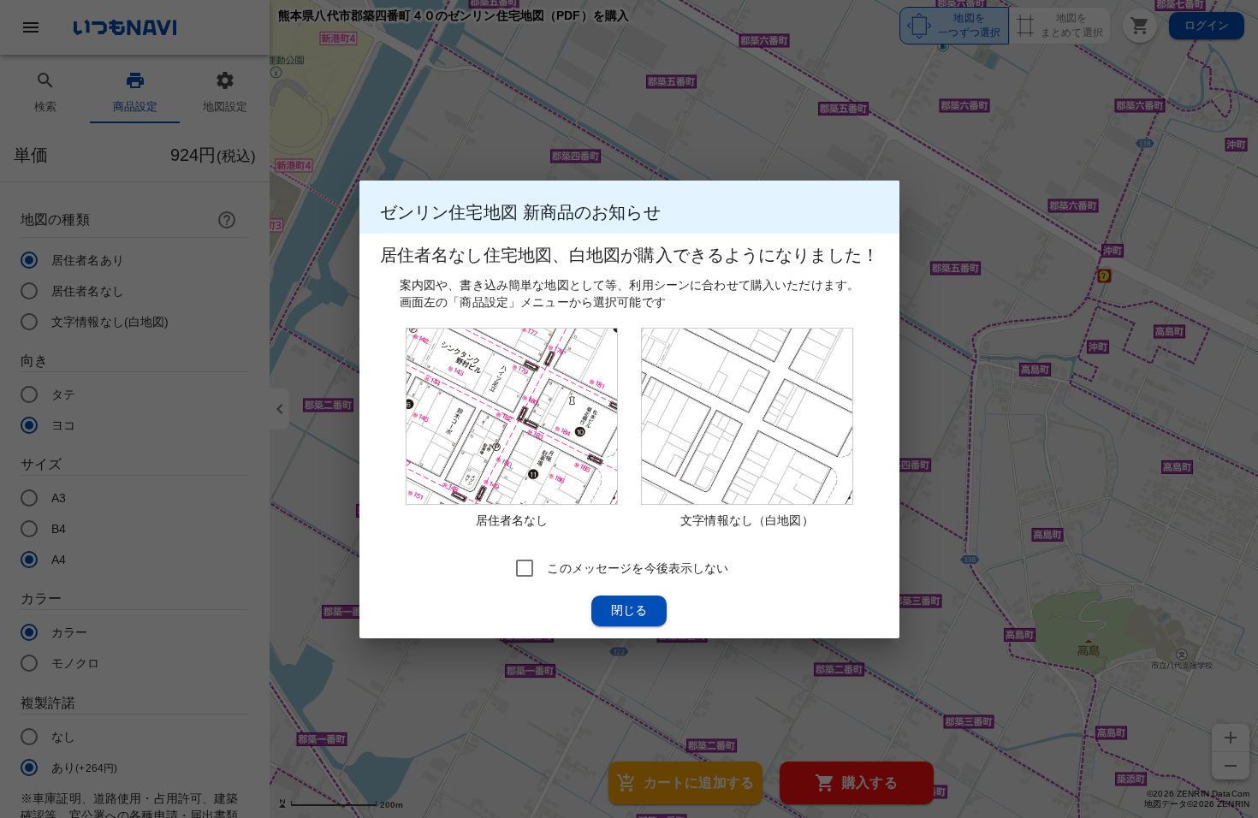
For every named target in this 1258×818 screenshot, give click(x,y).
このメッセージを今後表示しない (637, 567)
